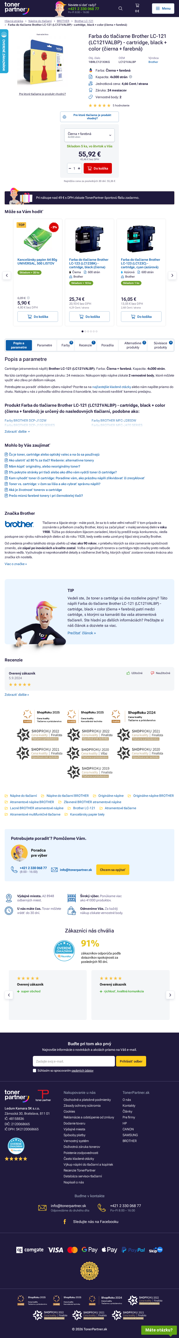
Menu (166, 8)
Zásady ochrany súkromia (82, 1105)
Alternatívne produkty (132, 345)
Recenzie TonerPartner (80, 1170)
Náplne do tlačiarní (40, 21)
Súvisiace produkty (160, 345)
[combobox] (89, 135)
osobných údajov (82, 1070)
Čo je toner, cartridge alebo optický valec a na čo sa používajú (54, 454)
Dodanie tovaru (74, 1123)
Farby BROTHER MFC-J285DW (114, 420)
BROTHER (63, 21)
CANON (128, 1129)
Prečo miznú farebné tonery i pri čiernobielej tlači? (46, 495)
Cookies (69, 1111)
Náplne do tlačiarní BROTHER (68, 796)
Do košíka (101, 168)
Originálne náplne (111, 796)
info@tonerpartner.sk (76, 870)
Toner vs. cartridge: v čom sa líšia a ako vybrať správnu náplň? (54, 484)
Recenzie (85, 345)
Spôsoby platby (74, 1135)
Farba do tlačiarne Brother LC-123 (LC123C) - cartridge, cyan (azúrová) (140, 263)
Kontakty (129, 1105)
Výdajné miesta (74, 1129)
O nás (127, 1100)
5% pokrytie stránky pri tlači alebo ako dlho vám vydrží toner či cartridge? (63, 472)
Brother (153, 62)
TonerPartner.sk (136, 1092)
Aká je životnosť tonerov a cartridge (35, 490)
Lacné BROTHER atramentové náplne (36, 808)
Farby (66, 345)
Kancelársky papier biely (87, 814)
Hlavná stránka (14, 21)
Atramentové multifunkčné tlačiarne (35, 814)
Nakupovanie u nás (80, 1092)
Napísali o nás (74, 1182)
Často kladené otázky (79, 1158)
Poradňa (107, 345)
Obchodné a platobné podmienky (87, 1100)
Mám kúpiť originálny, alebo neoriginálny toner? (44, 466)
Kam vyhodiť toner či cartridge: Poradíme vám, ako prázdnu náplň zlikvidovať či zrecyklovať (77, 478)
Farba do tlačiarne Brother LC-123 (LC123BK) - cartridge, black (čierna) (88, 263)
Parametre (44, 345)
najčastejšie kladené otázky (111, 387)
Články (127, 1111)
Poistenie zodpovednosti (81, 1153)
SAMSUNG (130, 1135)
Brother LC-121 (84, 21)
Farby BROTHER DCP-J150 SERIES (30, 425)
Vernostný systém (76, 1141)
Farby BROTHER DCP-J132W (25, 420)
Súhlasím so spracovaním (65, 1070)
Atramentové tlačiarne (120, 808)
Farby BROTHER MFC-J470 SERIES (117, 425)
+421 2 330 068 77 (83, 9)
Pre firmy (129, 1117)
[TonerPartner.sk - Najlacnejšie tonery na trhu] (17, 8)
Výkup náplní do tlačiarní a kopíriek (88, 1164)
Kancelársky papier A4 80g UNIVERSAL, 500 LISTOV (37, 261)
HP (125, 1123)
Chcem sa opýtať (113, 870)
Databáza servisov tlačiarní (83, 1176)
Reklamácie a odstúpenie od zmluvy (89, 1117)
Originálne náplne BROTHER (153, 796)
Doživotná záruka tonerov (82, 1147)
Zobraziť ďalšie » (17, 694)
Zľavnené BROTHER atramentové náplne (92, 802)
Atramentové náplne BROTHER (32, 802)
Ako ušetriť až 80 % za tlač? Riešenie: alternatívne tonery (51, 460)
